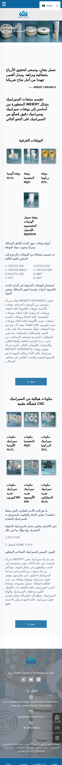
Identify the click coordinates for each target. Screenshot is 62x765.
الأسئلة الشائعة (25, 751)
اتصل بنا (31, 381)
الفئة (31, 30)
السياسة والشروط (13, 747)
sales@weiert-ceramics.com (31, 717)
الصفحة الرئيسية (15, 30)
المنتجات (42, 30)
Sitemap (40, 751)
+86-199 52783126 (30, 728)
